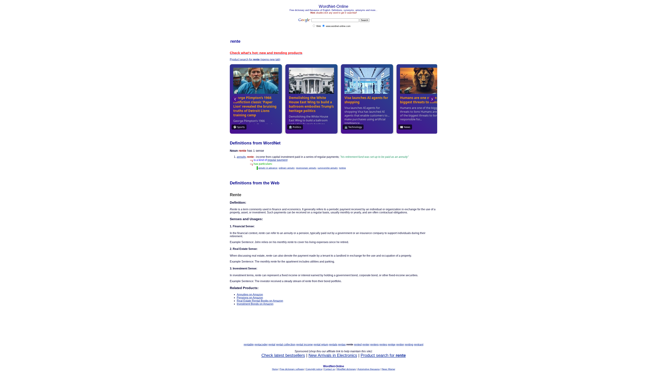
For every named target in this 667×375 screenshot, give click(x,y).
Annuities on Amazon (250, 294)
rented (358, 344)
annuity (241, 156)
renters (374, 344)
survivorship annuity (328, 168)
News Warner (388, 369)
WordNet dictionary (346, 369)
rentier (400, 344)
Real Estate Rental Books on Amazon (260, 300)
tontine (342, 168)
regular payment (277, 160)
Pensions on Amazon (250, 297)
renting (409, 344)
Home (275, 369)
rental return (321, 344)
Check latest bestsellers (283, 355)
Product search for (383, 355)
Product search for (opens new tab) (255, 59)
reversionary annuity (306, 168)
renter (365, 344)
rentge (392, 344)
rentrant (418, 344)
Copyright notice (314, 369)
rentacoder (261, 344)
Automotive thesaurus (369, 369)
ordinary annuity (287, 168)
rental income (304, 344)
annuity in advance (267, 168)
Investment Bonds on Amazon (255, 303)
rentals (333, 344)
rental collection (285, 344)
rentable (249, 344)
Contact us (329, 369)
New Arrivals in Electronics (332, 355)
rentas (342, 344)
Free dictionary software (292, 369)
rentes (383, 344)
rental (271, 344)
